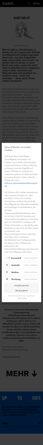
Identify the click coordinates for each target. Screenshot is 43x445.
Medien (15, 272)
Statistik (15, 265)
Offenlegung (22, 298)
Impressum (30, 296)
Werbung (16, 279)
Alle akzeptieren (21, 291)
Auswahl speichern (21, 285)
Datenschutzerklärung (16, 296)
